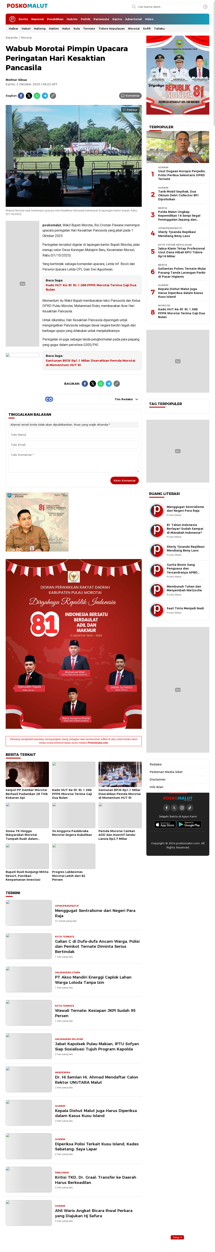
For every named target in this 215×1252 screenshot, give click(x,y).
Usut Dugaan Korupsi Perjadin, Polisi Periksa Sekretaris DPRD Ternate (182, 175)
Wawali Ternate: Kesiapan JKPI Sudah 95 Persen (95, 1013)
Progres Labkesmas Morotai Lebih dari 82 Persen (68, 875)
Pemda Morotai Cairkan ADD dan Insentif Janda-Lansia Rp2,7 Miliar (117, 834)
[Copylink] (53, 96)
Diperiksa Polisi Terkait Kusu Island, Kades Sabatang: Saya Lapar (97, 1147)
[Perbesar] (74, 204)
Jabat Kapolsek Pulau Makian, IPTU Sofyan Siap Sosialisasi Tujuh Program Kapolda (97, 1046)
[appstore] (165, 824)
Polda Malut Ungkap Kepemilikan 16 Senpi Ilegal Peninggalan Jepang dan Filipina (179, 217)
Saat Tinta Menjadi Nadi (185, 608)
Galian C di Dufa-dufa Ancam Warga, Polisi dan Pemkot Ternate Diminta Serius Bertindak (97, 946)
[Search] (205, 6)
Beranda (11, 37)
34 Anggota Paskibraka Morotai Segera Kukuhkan (72, 833)
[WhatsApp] (37, 96)
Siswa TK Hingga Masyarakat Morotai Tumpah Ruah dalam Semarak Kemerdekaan (23, 836)
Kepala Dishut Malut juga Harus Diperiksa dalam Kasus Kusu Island (96, 1113)
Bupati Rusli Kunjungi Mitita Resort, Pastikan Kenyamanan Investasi (27, 875)
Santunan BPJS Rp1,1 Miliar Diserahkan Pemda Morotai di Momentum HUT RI (90, 363)
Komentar (133, 95)
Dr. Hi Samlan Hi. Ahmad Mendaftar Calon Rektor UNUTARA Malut (96, 1080)
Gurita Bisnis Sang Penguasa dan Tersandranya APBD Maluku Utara (182, 570)
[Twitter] (29, 96)
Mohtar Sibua (16, 80)
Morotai (26, 37)
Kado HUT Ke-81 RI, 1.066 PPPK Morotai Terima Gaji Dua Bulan (91, 287)
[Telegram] (45, 96)
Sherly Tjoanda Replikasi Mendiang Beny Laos (177, 234)
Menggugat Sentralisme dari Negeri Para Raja (95, 913)
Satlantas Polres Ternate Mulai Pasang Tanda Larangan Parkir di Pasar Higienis (182, 272)
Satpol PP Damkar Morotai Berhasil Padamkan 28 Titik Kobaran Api (27, 793)
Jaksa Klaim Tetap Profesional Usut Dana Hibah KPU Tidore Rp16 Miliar (181, 252)
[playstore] (189, 824)
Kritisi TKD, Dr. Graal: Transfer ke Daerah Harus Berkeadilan (95, 1180)
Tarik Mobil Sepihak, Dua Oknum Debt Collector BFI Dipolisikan (178, 195)
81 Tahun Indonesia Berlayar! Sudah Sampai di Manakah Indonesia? (185, 528)
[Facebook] (21, 96)
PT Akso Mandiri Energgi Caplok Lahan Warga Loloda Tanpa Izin (93, 980)
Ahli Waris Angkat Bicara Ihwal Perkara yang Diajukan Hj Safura (93, 1213)
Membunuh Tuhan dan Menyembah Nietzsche (184, 588)
